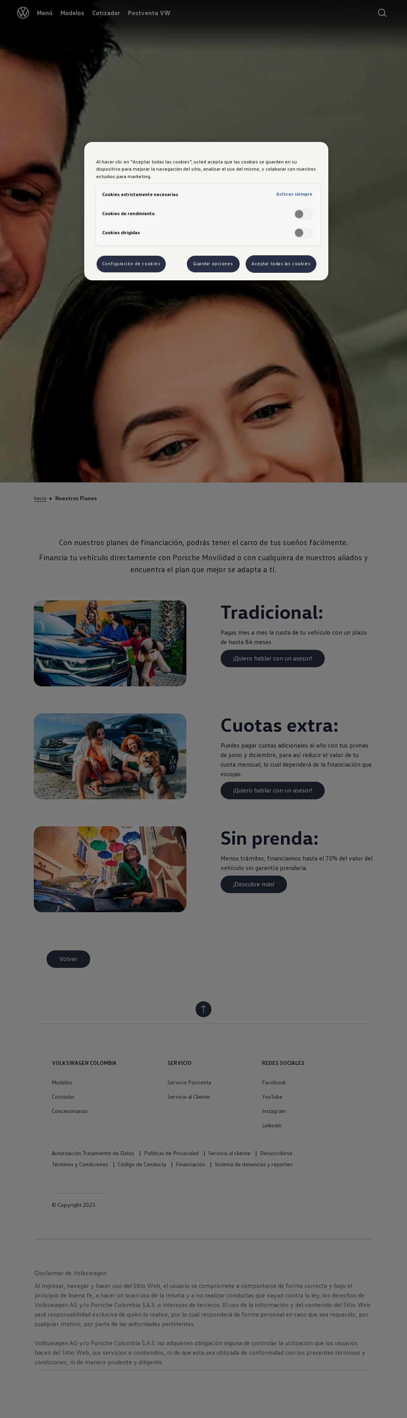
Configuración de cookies (131, 263)
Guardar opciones (213, 263)
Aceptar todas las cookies (281, 263)
